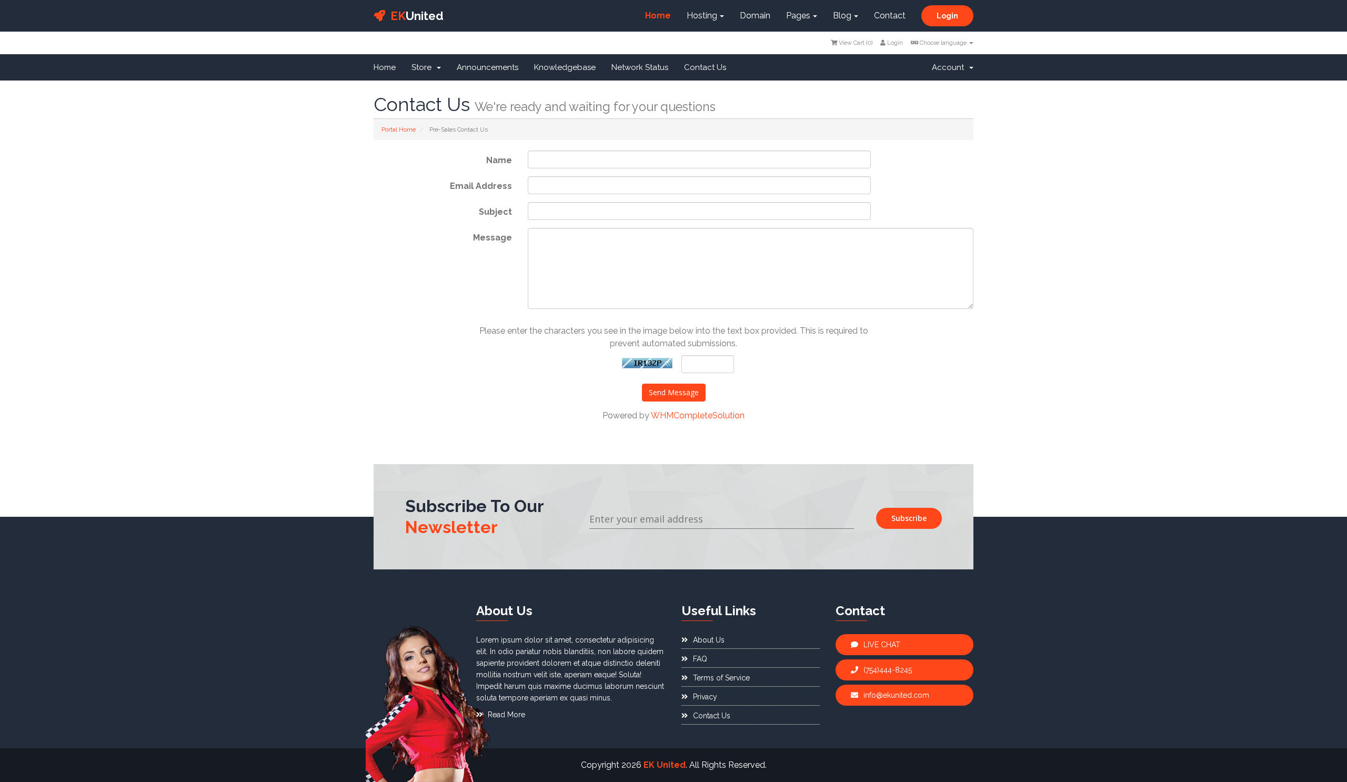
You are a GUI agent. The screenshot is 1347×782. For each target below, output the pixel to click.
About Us (709, 640)
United (417, 16)
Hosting (702, 16)
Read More (506, 714)
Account (950, 67)
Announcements (487, 67)
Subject (495, 212)
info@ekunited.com (896, 695)
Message (492, 238)
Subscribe (909, 518)
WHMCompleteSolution (698, 415)
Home (658, 16)
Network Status (639, 67)
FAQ (700, 659)
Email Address (481, 186)
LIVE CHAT (881, 644)
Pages (798, 16)
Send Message (674, 392)
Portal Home (398, 129)
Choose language (943, 42)
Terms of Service (721, 678)
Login (947, 16)
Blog (842, 16)
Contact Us (705, 67)
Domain (755, 16)
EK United (665, 765)
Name (499, 160)
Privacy (705, 697)
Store (423, 67)
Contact (890, 16)
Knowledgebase (565, 67)
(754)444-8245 (887, 670)
